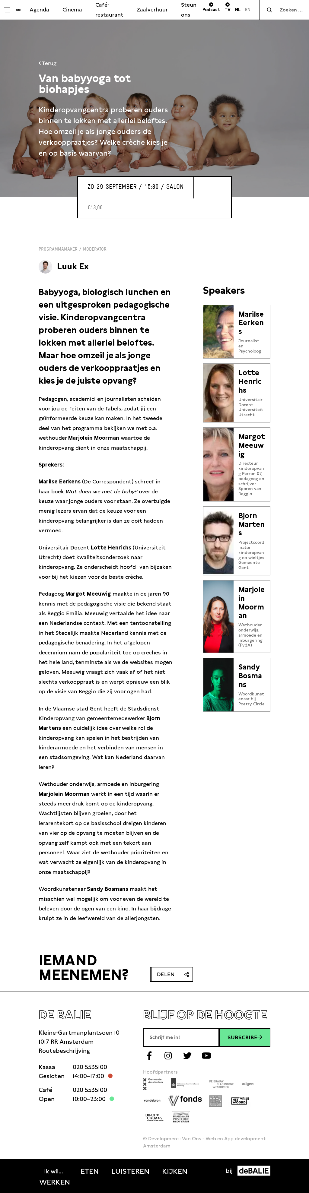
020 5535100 (90, 1067)
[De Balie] (18, 10)
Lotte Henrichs (249, 381)
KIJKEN (174, 1171)
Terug (48, 63)
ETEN (90, 1171)
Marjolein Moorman (251, 602)
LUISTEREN (130, 1171)
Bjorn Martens (251, 524)
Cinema (72, 9)
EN (247, 9)
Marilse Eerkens (251, 323)
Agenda (39, 9)
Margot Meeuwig (251, 445)
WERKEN (54, 1182)
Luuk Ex (73, 266)
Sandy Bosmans (250, 676)
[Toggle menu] (9, 10)
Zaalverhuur (152, 9)
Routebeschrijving (64, 1050)
